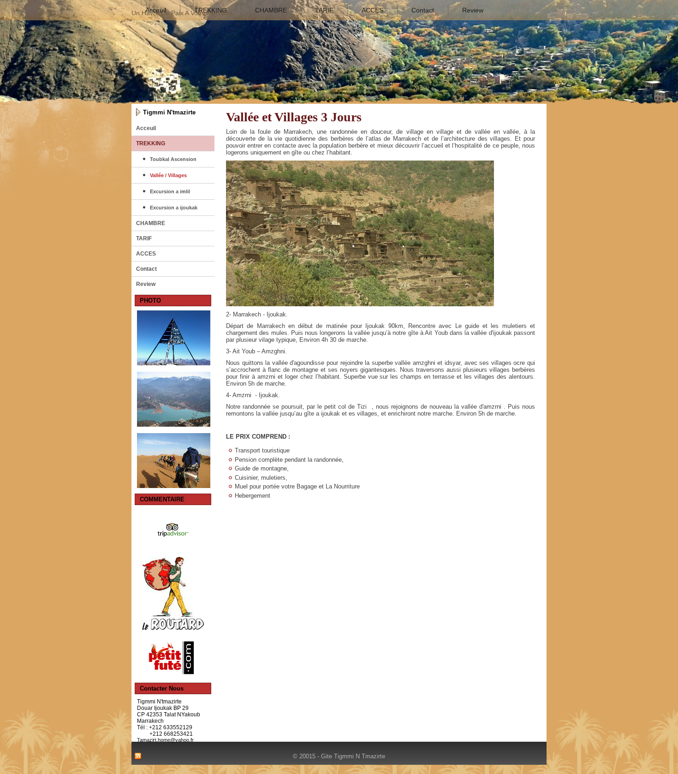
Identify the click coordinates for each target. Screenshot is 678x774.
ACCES (372, 10)
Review (472, 10)
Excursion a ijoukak (173, 207)
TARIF (324, 10)
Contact (422, 10)
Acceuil (155, 10)
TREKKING (210, 10)
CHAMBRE (271, 10)
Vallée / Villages (168, 175)
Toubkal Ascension (173, 159)
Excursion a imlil (170, 191)
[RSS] (138, 756)
